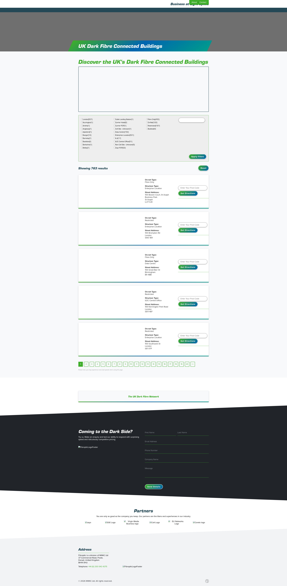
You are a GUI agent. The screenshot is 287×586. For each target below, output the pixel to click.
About (194, 2)
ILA (118, 138)
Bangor (87, 135)
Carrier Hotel (121, 122)
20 (187, 364)
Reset (203, 168)
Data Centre (122, 132)
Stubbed (152, 129)
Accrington (88, 122)
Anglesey (87, 129)
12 (142, 364)
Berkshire (87, 144)
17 (170, 364)
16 (164, 364)
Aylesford (87, 132)
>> (193, 364)
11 (136, 364)
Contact (203, 2)
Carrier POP (120, 125)
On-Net (152, 122)
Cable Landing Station (124, 119)
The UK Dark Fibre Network (143, 396)
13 (148, 364)
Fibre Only (153, 119)
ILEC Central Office (123, 141)
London (87, 119)
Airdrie (86, 125)
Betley (86, 147)
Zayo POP (120, 147)
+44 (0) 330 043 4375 (97, 566)
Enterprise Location (124, 135)
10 (131, 364)
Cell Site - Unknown (123, 129)
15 (159, 364)
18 (176, 364)
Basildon (87, 141)
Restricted (154, 125)
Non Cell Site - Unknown (125, 144)
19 (181, 364)
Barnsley (87, 138)
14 (153, 364)
